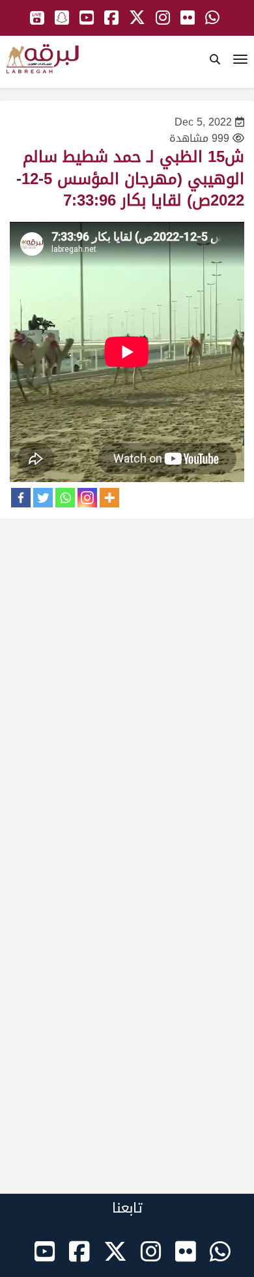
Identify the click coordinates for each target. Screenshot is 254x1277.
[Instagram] (87, 497)
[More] (109, 497)
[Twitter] (43, 497)
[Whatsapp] (65, 497)
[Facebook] (21, 497)
